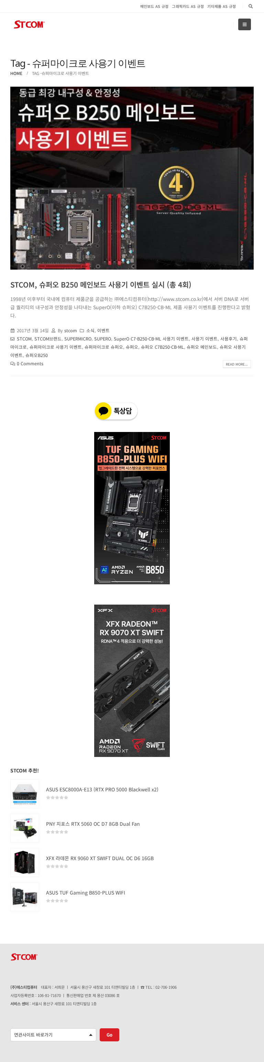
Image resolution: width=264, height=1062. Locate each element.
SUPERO (102, 338)
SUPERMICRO (77, 338)
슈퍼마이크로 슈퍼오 (104, 347)
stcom (70, 330)
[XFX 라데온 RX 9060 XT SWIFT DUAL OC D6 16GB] (24, 862)
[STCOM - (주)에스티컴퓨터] (29, 24)
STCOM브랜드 (48, 338)
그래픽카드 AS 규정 (188, 6)
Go (109, 1034)
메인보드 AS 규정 (154, 6)
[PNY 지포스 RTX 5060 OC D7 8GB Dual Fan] (24, 828)
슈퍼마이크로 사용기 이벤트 (56, 347)
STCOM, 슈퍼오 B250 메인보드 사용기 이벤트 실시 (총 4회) (100, 284)
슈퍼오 (132, 347)
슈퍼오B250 (36, 355)
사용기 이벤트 (204, 338)
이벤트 (103, 330)
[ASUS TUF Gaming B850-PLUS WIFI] (24, 896)
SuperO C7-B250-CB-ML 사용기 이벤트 (151, 338)
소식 (90, 330)
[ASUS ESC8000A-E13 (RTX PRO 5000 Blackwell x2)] (24, 793)
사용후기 (228, 338)
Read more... (237, 364)
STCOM (24, 338)
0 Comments (30, 363)
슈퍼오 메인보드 (202, 347)
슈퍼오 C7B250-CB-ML (162, 347)
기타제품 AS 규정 (221, 6)
